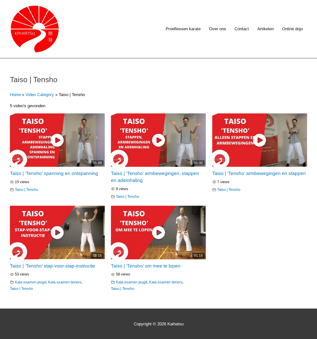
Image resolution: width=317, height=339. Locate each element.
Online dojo (292, 29)
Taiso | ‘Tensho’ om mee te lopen (146, 266)
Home (15, 94)
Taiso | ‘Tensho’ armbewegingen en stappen (259, 173)
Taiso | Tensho (26, 189)
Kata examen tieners (64, 282)
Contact (242, 29)
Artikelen (265, 29)
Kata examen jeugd (30, 282)
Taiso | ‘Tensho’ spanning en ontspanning (54, 173)
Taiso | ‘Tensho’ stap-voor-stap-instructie (52, 266)
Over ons (217, 29)
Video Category (40, 94)
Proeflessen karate (183, 29)
